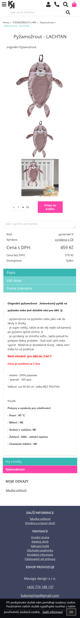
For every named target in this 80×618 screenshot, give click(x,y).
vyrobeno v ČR (64, 240)
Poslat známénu (19, 288)
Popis (11, 272)
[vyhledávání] (67, 5)
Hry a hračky (14, 462)
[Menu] (4, 4)
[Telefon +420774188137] (58, 7)
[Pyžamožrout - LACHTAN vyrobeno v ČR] (40, 86)
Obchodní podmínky (40, 550)
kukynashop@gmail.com (40, 595)
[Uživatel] (50, 5)
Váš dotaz (14, 280)
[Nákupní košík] (76, 5)
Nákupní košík (40, 546)
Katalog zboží (40, 542)
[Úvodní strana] (11, 4)
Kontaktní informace (40, 555)
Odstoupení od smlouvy (40, 559)
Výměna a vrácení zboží (40, 523)
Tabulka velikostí (16, 490)
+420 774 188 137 (40, 586)
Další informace (53, 612)
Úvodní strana (40, 537)
